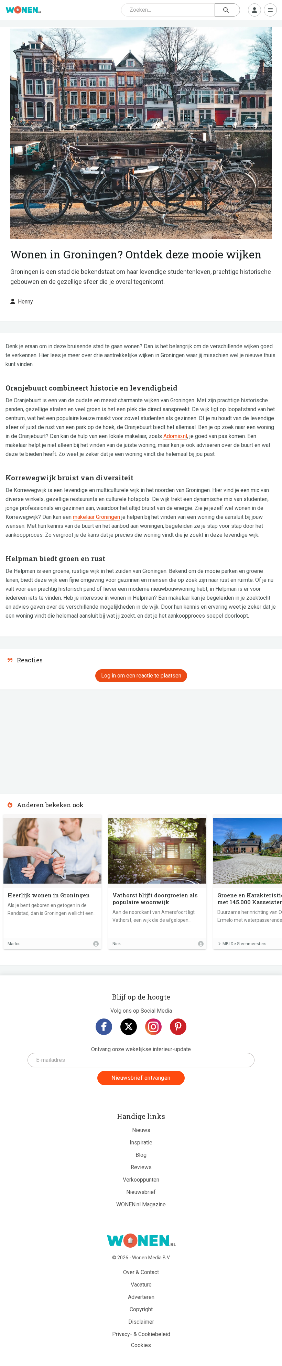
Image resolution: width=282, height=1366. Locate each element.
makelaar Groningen (96, 517)
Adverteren (141, 1297)
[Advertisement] (51, 739)
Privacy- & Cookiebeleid (141, 1334)
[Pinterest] (178, 1026)
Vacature (141, 1284)
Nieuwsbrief (141, 1192)
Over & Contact (141, 1272)
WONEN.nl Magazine (141, 1204)
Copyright (141, 1309)
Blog (141, 1155)
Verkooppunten (141, 1179)
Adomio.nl (175, 436)
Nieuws (141, 1130)
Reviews (141, 1167)
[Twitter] (128, 1026)
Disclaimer (141, 1322)
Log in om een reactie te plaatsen (141, 675)
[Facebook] (104, 1026)
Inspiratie (141, 1142)
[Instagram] (153, 1026)
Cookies (141, 1345)
